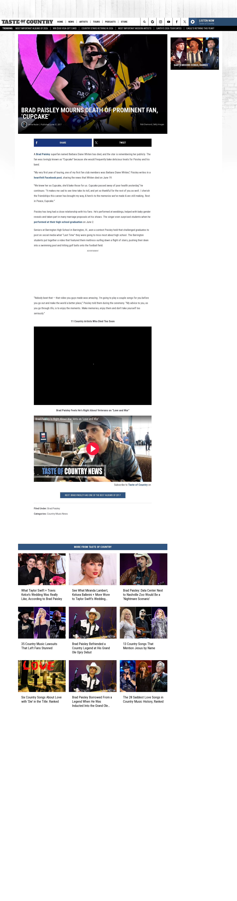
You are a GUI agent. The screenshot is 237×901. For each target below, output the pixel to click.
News (71, 21)
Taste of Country (138, 484)
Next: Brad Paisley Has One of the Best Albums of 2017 (93, 495)
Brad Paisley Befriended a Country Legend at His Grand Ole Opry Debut (91, 648)
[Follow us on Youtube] (169, 22)
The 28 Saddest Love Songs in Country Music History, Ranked (143, 699)
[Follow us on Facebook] (177, 22)
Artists (83, 21)
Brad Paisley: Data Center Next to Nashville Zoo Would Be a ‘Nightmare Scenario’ (143, 595)
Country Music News (57, 513)
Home (60, 21)
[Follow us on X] (185, 22)
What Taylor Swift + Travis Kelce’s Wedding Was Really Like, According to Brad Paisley (41, 595)
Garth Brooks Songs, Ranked (191, 65)
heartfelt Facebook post (48, 177)
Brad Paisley (43, 154)
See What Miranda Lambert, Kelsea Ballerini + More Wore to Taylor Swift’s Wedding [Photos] (91, 595)
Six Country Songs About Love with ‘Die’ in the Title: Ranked (41, 699)
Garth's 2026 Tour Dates (169, 28)
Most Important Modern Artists (134, 28)
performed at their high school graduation (58, 222)
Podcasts (110, 21)
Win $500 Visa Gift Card (65, 28)
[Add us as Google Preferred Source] (152, 22)
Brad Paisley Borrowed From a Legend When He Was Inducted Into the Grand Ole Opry (92, 701)
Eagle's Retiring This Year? (200, 28)
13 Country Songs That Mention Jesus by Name (139, 646)
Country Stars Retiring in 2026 (97, 28)
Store (124, 21)
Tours (96, 21)
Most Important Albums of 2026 (31, 28)
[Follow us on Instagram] (160, 22)
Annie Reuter (33, 124)
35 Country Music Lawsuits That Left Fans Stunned (39, 646)
